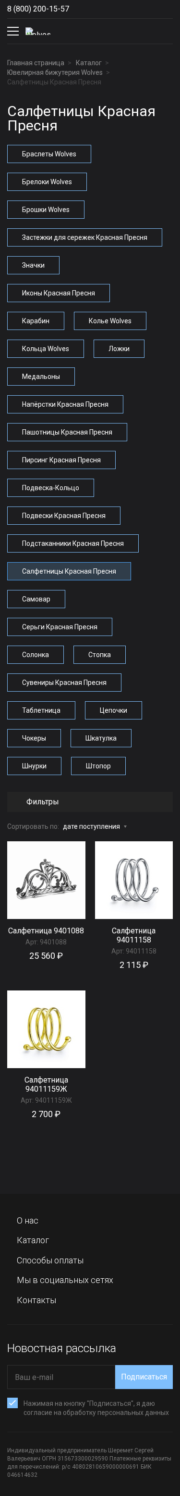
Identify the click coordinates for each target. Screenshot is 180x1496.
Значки (33, 265)
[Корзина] (165, 31)
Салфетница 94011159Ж (46, 1084)
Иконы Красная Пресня (58, 293)
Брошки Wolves (46, 209)
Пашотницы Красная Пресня (67, 432)
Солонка (35, 655)
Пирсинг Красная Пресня (61, 460)
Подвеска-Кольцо (50, 488)
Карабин (35, 321)
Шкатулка (101, 738)
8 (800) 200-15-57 (38, 8)
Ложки (119, 349)
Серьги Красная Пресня (59, 627)
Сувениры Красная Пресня (64, 682)
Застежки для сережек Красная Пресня (84, 237)
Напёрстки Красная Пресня (65, 404)
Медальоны (41, 376)
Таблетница (41, 710)
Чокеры (34, 738)
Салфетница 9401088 (46, 930)
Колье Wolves (110, 321)
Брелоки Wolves (47, 182)
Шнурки (34, 766)
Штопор (98, 766)
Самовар (36, 599)
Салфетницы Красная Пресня (69, 571)
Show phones (79, 9)
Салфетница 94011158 (134, 935)
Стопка (99, 655)
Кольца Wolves (45, 349)
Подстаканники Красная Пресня (73, 543)
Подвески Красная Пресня (64, 515)
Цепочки (113, 710)
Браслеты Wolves (49, 154)
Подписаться (144, 1376)
